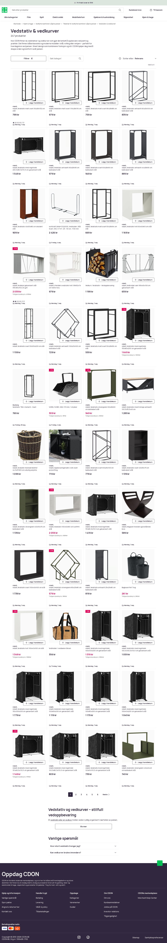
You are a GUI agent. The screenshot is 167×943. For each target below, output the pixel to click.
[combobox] (66, 10)
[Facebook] (88, 937)
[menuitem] (11, 17)
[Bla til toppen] (160, 863)
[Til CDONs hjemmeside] (4, 10)
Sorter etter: (128, 58)
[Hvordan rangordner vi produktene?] (120, 58)
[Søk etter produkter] (120, 10)
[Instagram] (79, 937)
